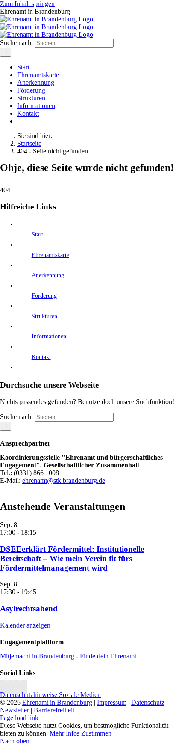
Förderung (44, 296)
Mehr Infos (64, 733)
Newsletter (14, 710)
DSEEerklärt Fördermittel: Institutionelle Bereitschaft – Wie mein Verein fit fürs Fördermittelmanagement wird (72, 558)
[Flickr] (17, 687)
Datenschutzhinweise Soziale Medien (50, 694)
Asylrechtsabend (29, 608)
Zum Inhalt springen (27, 3)
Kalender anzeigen (25, 625)
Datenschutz (147, 702)
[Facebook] (10, 687)
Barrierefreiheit (54, 710)
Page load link (19, 717)
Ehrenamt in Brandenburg (57, 702)
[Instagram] (3, 687)
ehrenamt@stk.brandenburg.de (63, 480)
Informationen (49, 336)
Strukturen (44, 316)
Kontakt (41, 357)
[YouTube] (24, 687)
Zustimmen (96, 733)
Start (37, 234)
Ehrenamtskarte (50, 255)
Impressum (111, 702)
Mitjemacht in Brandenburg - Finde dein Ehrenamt (68, 656)
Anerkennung (48, 275)
